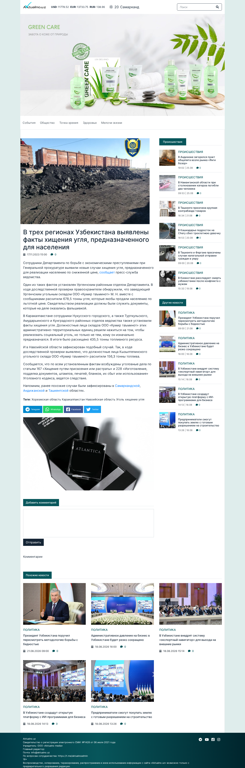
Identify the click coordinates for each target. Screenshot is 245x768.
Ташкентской (58, 390)
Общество (47, 122)
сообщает (107, 272)
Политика (186, 312)
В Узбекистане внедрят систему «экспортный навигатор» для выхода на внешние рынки (198, 371)
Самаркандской (127, 386)
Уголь (120, 399)
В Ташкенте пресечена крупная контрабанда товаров (197, 209)
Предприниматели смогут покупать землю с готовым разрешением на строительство (198, 422)
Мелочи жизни (111, 122)
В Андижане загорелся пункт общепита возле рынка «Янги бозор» (197, 160)
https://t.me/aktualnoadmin (73, 756)
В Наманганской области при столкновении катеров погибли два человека (198, 185)
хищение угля (134, 399)
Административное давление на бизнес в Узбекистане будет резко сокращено (198, 346)
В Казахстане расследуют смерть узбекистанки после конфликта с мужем (199, 281)
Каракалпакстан (73, 399)
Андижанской (34, 390)
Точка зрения (68, 122)
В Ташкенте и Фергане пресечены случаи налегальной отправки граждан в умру (199, 255)
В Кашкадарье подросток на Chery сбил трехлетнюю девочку (199, 232)
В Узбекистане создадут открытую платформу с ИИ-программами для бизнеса (196, 397)
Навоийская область (100, 399)
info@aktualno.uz (40, 752)
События (29, 122)
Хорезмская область (46, 399)
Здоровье (90, 122)
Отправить (33, 542)
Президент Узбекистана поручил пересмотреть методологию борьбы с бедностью (199, 321)
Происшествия (190, 152)
